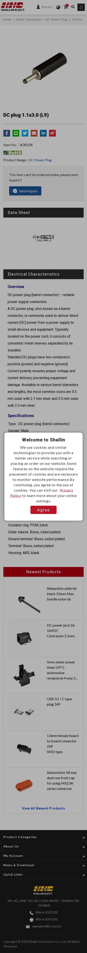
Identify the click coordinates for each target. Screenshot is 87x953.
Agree (43, 509)
